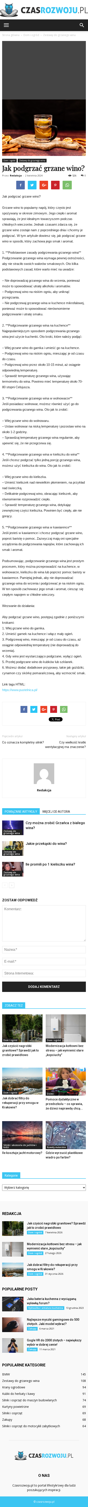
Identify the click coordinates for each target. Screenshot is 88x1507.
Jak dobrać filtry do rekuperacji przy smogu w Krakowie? (20, 1103)
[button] (82, 25)
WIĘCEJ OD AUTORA (56, 811)
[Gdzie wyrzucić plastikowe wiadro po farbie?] (66, 1135)
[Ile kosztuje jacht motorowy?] (22, 1135)
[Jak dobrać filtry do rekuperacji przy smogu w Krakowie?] (22, 1081)
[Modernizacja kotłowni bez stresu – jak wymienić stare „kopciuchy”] (66, 1028)
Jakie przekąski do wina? (46, 843)
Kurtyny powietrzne (15, 1407)
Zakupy (32, 1328)
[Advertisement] (44, 69)
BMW (6, 1374)
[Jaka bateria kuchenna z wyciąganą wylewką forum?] (12, 1304)
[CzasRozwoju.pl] (44, 10)
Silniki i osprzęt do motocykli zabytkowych (31, 1426)
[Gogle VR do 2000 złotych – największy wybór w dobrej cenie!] (12, 1345)
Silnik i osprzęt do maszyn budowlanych (29, 1400)
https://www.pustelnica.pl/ (19, 690)
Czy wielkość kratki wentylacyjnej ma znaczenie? (65, 744)
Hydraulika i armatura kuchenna (45, 1307)
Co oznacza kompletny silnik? (23, 742)
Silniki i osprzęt (12, 1413)
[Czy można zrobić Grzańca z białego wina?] (12, 827)
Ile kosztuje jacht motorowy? (22, 1153)
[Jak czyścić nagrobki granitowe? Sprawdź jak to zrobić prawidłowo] (22, 1028)
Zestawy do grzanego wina (32, 160)
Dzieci (50, 1093)
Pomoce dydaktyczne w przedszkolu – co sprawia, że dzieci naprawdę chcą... (64, 1104)
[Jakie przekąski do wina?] (12, 848)
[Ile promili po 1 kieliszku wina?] (12, 869)
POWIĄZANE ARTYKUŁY (21, 811)
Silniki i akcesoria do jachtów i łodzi (20, 1146)
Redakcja (16, 175)
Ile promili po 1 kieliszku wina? (50, 864)
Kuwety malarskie (56, 1147)
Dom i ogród (9, 160)
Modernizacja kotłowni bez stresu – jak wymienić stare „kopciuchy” (65, 1050)
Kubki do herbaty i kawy (18, 1394)
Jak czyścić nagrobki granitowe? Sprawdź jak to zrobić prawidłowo (20, 1050)
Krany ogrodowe (13, 1387)
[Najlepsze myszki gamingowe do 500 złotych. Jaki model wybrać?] (12, 1324)
